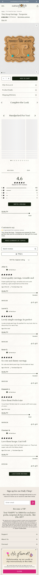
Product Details (7, 90)
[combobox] (19, 260)
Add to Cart (25, 78)
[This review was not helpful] (35, 303)
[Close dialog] (36, 550)
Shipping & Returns (9, 95)
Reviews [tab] (10, 170)
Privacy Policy (22, 528)
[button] (4, 115)
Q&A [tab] (28, 170)
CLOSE (19, 571)
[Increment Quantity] (9, 78)
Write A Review (19, 204)
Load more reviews (19, 474)
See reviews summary (24, 17)
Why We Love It (7, 85)
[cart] (37, 6)
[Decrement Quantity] (3, 78)
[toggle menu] (3, 6)
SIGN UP (33, 503)
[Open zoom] (36, 72)
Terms (16, 528)
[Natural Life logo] (19, 6)
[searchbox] (18, 248)
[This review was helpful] (31, 303)
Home (3, 11)
